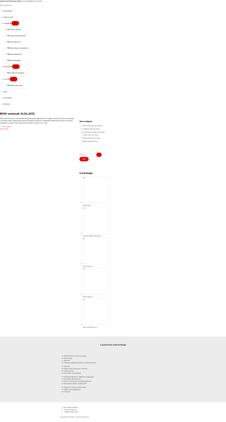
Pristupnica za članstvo (18, 48)
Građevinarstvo (69, 371)
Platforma (8, 98)
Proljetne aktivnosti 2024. (91, 129)
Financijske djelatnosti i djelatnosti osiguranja (79, 377)
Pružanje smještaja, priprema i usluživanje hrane (80, 363)
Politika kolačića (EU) (71, 412)
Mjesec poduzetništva (90, 141)
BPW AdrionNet (15, 60)
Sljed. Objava (5, 129)
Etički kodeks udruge (17, 36)
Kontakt (7, 104)
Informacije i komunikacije (72, 373)
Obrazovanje (68, 358)
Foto (6, 79)
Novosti (7, 67)
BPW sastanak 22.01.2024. (91, 138)
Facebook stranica (16, 73)
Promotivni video (16, 86)
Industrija (67, 366)
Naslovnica (8, 11)
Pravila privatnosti (70, 410)
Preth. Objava (5, 127)
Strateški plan (14, 42)
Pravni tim (67, 392)
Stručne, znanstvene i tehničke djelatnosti (77, 381)
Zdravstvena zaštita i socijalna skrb (75, 384)
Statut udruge (15, 30)
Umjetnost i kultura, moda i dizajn (75, 387)
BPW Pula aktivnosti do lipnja (92, 126)
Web (5, 92)
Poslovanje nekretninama (72, 379)
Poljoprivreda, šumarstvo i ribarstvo (75, 369)
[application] (10, 23)
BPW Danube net (15, 54)
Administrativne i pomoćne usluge (75, 356)
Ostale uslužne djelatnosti (72, 389)
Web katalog (9, 17)
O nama (6, 23)
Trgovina (67, 360)
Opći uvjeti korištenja (71, 407)
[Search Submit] (99, 155)
